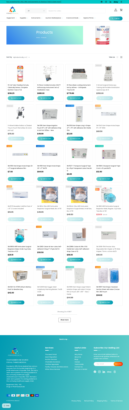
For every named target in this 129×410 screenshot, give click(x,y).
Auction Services (51, 359)
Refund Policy (89, 401)
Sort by (9, 57)
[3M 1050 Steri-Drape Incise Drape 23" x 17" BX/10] (49, 154)
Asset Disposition (51, 357)
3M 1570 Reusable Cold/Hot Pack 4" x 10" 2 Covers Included (20, 207)
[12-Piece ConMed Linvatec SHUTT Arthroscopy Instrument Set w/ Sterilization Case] (49, 73)
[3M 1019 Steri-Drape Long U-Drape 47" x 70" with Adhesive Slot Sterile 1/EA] (79, 114)
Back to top (63, 339)
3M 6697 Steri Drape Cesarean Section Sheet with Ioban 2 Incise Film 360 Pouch (108, 289)
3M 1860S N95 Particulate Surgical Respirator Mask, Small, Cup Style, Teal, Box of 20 (19, 249)
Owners (77, 362)
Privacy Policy (76, 401)
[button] (121, 10)
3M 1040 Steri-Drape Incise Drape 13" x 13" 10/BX (108, 126)
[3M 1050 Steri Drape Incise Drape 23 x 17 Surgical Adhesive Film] (20, 154)
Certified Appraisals (52, 364)
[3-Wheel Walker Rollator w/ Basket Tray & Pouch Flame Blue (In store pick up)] (20, 114)
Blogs (76, 359)
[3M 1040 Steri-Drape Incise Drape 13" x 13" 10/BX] (108, 114)
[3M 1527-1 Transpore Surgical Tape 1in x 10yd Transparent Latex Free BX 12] (79, 154)
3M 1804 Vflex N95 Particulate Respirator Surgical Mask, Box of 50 (49, 207)
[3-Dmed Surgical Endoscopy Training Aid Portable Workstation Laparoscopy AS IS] (108, 73)
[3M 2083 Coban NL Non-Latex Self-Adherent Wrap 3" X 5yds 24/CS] (49, 235)
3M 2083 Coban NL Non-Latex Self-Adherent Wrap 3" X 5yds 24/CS (49, 248)
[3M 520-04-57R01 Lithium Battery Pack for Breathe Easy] (20, 275)
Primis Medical (15, 400)
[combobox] (65, 10)
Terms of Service (117, 401)
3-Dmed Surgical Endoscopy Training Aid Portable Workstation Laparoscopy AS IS (108, 87)
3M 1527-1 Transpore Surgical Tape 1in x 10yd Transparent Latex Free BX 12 (79, 168)
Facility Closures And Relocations (56, 367)
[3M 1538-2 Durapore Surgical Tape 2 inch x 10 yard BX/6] (108, 154)
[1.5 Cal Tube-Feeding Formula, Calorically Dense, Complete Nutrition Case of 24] (20, 73)
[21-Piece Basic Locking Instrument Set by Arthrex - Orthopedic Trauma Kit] (79, 73)
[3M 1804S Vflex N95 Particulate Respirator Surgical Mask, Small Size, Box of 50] (79, 195)
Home (38, 37)
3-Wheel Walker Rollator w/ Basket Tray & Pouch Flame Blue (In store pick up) (20, 127)
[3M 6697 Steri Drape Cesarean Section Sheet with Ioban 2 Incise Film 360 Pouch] (108, 275)
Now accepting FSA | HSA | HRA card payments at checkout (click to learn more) (33, 2)
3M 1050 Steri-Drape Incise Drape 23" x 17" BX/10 (48, 167)
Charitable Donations (52, 362)
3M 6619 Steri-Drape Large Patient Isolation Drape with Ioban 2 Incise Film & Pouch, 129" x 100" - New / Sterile (79, 290)
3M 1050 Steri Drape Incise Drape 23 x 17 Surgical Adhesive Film (20, 167)
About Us (78, 357)
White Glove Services (52, 369)
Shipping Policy (102, 401)
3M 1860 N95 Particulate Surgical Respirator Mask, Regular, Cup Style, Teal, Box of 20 (108, 208)
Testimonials (79, 364)
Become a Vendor (81, 369)
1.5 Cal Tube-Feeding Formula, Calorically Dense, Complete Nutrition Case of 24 (18, 87)
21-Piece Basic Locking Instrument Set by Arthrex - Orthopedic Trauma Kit (79, 87)
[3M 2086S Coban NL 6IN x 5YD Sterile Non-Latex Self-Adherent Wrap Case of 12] (79, 235)
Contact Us (79, 367)
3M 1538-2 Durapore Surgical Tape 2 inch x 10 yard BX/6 (108, 167)
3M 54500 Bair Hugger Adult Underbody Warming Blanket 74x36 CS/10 (49, 289)
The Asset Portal (51, 354)
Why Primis (78, 354)
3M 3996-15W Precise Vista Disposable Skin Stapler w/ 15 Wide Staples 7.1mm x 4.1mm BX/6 (108, 249)
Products (43, 37)
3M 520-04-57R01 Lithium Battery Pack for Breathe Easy (19, 288)
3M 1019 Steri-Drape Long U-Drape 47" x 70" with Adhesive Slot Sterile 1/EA (79, 127)
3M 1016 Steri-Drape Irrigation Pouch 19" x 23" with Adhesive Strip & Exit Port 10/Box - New (49, 127)
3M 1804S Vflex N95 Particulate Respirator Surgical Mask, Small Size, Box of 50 (79, 208)
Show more (65, 320)
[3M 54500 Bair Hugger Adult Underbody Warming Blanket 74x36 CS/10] (49, 275)
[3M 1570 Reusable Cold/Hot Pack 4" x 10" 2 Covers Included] (20, 195)
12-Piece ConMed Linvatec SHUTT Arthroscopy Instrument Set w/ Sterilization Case (49, 87)
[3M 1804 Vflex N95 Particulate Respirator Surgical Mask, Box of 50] (49, 195)
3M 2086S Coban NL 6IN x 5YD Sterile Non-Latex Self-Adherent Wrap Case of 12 (78, 249)
